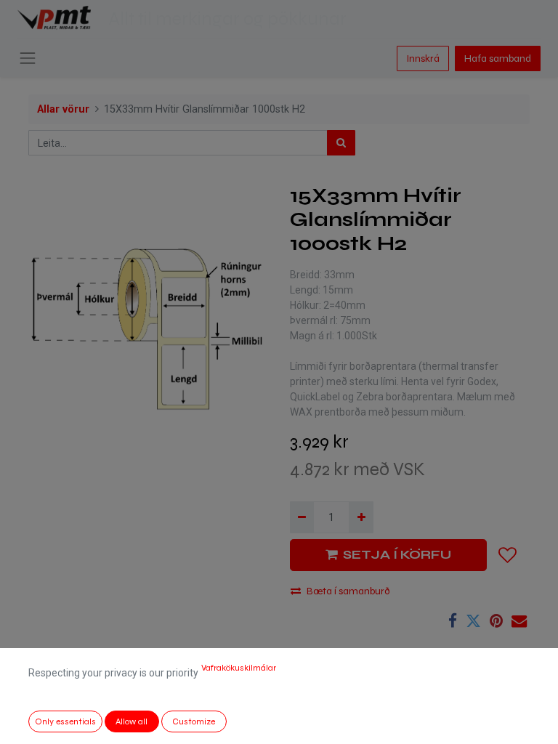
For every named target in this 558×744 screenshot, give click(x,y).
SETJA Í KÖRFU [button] (397, 554)
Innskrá (423, 58)
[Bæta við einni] (361, 517)
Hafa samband (497, 58)
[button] (507, 555)
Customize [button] (193, 721)
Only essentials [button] (65, 721)
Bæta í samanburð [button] (348, 591)
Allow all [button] (131, 721)
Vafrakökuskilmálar (238, 668)
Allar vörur (63, 109)
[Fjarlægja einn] (302, 517)
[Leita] (341, 142)
